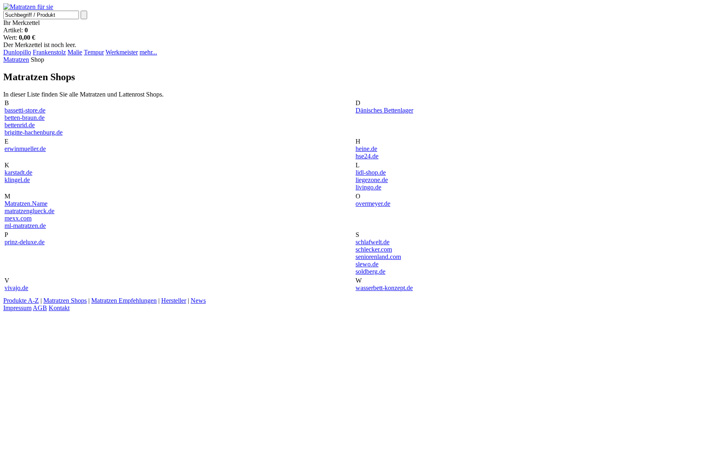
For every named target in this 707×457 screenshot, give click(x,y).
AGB (40, 307)
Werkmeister (122, 52)
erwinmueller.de (25, 148)
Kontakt (59, 307)
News (198, 300)
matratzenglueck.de (29, 210)
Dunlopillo (17, 52)
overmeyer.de (373, 203)
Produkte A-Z (21, 300)
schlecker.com (374, 249)
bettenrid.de (20, 125)
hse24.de (367, 156)
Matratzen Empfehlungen (124, 300)
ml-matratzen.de (25, 225)
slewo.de (367, 264)
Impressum (17, 307)
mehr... (148, 52)
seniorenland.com (378, 256)
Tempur (94, 52)
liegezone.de (372, 179)
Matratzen (16, 59)
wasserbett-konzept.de (384, 287)
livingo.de (368, 187)
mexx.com (18, 218)
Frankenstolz (49, 52)
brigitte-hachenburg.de (34, 132)
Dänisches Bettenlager (384, 110)
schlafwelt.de (373, 242)
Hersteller (173, 300)
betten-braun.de (25, 117)
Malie (75, 52)
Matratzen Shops (65, 300)
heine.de (366, 148)
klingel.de (17, 179)
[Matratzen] (28, 6)
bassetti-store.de (25, 110)
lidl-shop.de (371, 172)
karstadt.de (18, 172)
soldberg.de (370, 271)
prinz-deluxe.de (25, 242)
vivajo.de (16, 287)
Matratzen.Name (26, 203)
